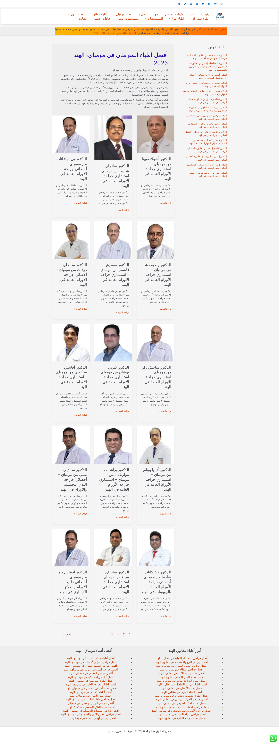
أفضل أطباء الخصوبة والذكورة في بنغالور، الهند (181, 695)
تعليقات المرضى (174, 14)
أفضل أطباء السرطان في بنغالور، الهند (182, 677)
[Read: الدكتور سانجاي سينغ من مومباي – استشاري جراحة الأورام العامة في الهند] (113, 547)
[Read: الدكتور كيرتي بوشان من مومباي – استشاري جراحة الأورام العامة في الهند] (113, 342)
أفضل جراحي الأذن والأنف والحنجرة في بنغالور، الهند (181, 710)
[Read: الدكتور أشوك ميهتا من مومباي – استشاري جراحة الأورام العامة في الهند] (155, 134)
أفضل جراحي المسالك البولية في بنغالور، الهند (181, 658)
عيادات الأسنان (102, 18)
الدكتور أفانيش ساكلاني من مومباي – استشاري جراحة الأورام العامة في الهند (71, 377)
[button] (226, 3)
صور (156, 14)
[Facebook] (209, 4)
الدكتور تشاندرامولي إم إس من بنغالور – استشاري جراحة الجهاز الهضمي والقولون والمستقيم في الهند (208, 66)
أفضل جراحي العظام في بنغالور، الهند (181, 669)
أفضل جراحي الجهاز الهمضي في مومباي (91, 703)
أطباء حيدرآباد (201, 18)
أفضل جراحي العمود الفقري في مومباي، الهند (91, 665)
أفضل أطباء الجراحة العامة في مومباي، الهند (91, 684)
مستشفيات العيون (128, 18)
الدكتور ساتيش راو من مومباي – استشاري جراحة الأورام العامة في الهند (156, 377)
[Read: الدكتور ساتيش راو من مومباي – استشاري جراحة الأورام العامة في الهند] (155, 342)
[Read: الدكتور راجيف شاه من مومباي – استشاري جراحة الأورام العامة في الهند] (155, 240)
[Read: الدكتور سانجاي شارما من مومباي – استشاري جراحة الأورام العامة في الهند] (113, 137)
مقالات (82, 18)
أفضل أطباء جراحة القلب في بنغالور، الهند (181, 718)
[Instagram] (197, 4)
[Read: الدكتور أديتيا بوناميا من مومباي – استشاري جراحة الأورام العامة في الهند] (155, 444)
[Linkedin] (191, 4)
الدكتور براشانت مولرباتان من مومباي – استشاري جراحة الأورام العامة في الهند (114, 479)
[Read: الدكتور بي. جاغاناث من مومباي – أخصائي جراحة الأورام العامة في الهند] (71, 134)
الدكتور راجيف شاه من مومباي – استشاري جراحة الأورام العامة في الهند (156, 275)
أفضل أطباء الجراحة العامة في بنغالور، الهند (181, 680)
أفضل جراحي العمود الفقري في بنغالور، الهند (181, 665)
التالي (67, 634)
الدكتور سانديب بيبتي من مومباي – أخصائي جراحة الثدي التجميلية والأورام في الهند (72, 479)
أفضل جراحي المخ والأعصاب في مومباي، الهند (91, 662)
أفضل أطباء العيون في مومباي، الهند (90, 695)
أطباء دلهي (77, 14)
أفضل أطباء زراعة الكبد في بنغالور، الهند (182, 673)
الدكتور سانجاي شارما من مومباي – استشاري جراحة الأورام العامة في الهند (114, 176)
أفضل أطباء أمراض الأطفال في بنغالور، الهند (182, 684)
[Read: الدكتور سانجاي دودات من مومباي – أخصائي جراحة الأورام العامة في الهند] (71, 240)
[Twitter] (203, 4)
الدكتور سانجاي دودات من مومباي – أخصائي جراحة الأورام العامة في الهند (71, 275)
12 (112, 634)
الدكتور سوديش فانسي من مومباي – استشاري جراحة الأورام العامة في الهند (114, 275)
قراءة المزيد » (164, 203)
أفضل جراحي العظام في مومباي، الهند (91, 673)
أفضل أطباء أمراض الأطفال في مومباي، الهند (91, 688)
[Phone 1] (185, 4)
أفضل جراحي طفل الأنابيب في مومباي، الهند (91, 699)
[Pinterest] (179, 4)
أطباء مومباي (124, 14)
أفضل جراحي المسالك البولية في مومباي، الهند (91, 669)
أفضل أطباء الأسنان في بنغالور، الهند (181, 688)
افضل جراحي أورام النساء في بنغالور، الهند (181, 714)
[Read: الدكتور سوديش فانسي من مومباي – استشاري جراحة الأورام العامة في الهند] (113, 240)
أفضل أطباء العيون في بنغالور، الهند (181, 692)
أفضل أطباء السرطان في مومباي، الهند (91, 680)
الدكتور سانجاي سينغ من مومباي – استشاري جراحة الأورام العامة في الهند (114, 582)
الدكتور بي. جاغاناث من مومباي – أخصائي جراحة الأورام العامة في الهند (71, 169)
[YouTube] (215, 4)
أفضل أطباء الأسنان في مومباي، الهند (91, 692)
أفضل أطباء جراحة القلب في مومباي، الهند (91, 658)
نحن (192, 14)
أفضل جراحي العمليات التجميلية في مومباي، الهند (91, 710)
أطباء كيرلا (177, 18)
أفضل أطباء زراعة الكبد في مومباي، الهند (91, 677)
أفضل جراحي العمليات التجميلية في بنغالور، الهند (181, 707)
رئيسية (205, 14)
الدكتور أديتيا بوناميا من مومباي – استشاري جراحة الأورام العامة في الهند (156, 479)
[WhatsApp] (221, 4)
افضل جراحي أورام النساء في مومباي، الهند (91, 718)
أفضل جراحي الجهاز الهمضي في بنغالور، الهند (182, 699)
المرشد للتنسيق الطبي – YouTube (114, 33)
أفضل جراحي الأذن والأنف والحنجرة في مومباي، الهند (91, 714)
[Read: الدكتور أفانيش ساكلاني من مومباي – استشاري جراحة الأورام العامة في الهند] (71, 342)
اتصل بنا (142, 14)
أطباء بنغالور (99, 14)
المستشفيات (155, 18)
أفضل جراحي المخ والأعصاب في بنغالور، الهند (182, 662)
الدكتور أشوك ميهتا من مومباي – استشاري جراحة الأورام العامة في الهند (156, 169)
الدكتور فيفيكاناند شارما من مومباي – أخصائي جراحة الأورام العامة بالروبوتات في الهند (156, 582)
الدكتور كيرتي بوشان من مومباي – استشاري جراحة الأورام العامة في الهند (113, 377)
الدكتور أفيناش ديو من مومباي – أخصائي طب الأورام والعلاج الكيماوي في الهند (72, 582)
